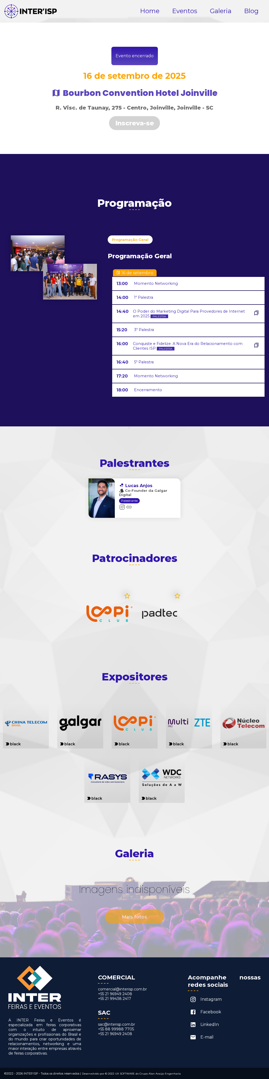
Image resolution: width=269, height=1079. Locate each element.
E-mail (207, 1037)
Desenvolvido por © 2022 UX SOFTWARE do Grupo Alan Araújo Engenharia (131, 1073)
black (15, 744)
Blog (251, 11)
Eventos (184, 11)
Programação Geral (130, 240)
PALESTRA (159, 316)
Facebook (210, 1011)
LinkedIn (209, 1024)
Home (149, 11)
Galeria (220, 11)
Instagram (211, 999)
